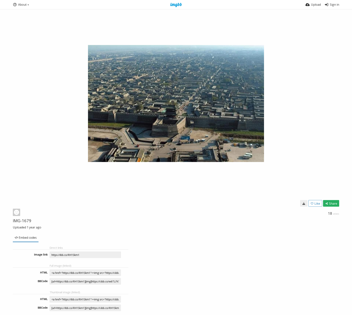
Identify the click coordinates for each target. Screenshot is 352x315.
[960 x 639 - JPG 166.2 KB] (303, 203)
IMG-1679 (22, 220)
